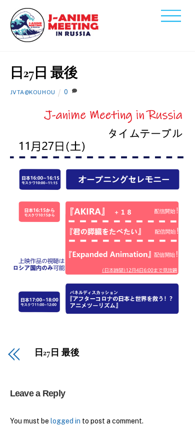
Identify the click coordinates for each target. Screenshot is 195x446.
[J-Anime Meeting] (55, 39)
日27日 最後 (44, 72)
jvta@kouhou (33, 92)
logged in (65, 421)
